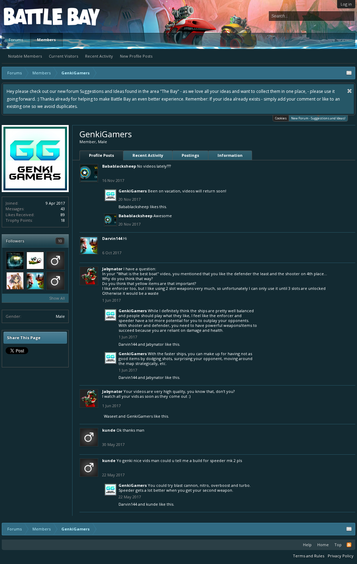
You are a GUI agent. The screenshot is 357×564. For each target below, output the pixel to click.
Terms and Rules (308, 555)
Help (307, 544)
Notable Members (25, 56)
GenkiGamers (133, 190)
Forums (16, 39)
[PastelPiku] (15, 280)
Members (46, 39)
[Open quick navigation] (349, 73)
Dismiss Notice (349, 91)
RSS (349, 545)
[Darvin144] (35, 280)
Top (338, 544)
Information (230, 155)
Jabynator (112, 268)
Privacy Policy (341, 555)
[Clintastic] (55, 260)
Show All (57, 298)
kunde (108, 430)
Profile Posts (101, 155)
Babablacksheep (119, 166)
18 (63, 220)
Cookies (281, 118)
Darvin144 (112, 238)
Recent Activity (99, 56)
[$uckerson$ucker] (55, 280)
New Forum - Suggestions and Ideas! (318, 118)
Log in (346, 4)
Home (323, 544)
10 (60, 240)
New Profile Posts (136, 56)
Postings (190, 155)
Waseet (110, 416)
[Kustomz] (15, 260)
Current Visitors (63, 56)
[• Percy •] (35, 260)
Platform (29, 16)
